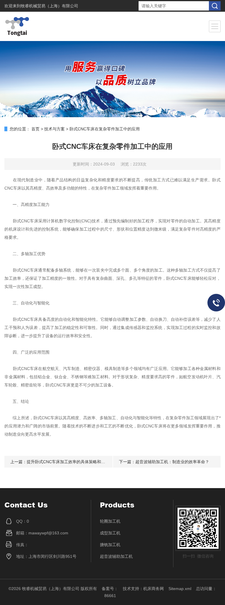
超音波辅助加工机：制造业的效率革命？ (172, 461)
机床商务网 (153, 588)
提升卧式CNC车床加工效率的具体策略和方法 (68, 461)
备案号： (110, 588)
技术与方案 (54, 129)
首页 (35, 129)
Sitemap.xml (179, 588)
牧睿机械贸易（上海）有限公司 (49, 6)
